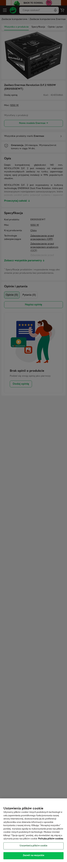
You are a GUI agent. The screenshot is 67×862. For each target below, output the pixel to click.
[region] (33, 830)
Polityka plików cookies (50, 839)
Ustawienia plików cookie (33, 846)
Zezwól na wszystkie (33, 856)
